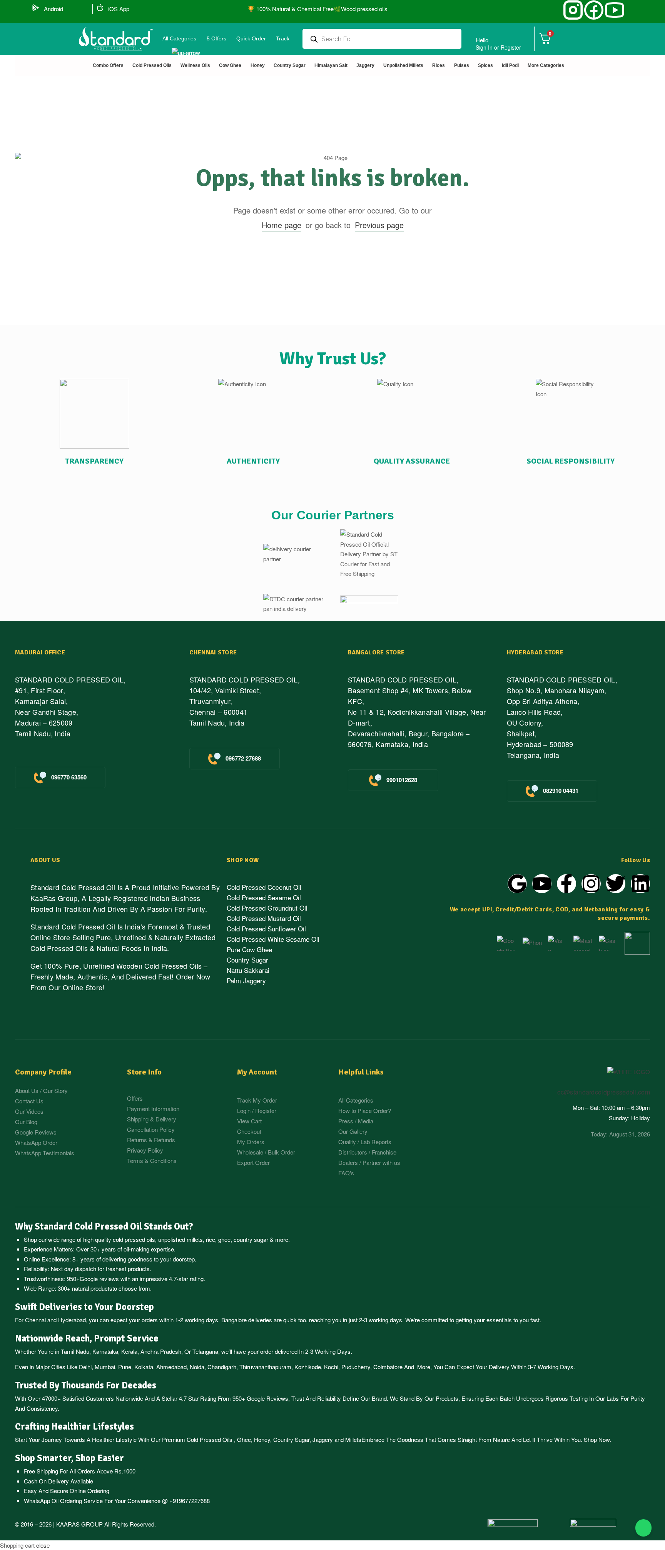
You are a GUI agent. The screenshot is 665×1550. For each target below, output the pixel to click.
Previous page (379, 224)
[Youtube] (541, 883)
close (43, 1545)
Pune (124, 1367)
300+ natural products (85, 1288)
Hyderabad (72, 1320)
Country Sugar (291, 1439)
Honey (261, 1439)
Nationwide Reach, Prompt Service (87, 1338)
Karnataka (105, 1351)
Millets (353, 1439)
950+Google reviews (93, 1279)
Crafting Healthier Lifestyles (74, 1426)
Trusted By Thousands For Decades (85, 1385)
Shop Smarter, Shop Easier (69, 1458)
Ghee (244, 1439)
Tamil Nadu (75, 1351)
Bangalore (234, 1320)
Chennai (35, 1320)
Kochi (331, 1367)
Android (53, 9)
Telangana (205, 1351)
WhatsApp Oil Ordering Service (63, 1501)
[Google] (517, 883)
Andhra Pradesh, (161, 1351)
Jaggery (322, 1439)
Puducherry (355, 1367)
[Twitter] (615, 883)
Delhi (85, 1367)
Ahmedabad (171, 1367)
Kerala (129, 1351)
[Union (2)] (614, 10)
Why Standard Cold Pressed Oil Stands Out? (104, 1226)
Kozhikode (307, 1367)
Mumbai (105, 1367)
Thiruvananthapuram (265, 1367)
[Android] (35, 7)
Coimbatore (388, 1367)
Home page (281, 224)
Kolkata (143, 1367)
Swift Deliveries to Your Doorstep (84, 1307)
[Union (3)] (573, 10)
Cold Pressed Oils (209, 1439)
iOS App (118, 9)
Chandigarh (221, 1367)
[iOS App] (100, 7)
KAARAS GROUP (79, 1524)
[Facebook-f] (566, 883)
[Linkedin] (640, 883)
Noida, (198, 1367)
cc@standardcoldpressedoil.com (603, 1092)
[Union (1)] (593, 10)
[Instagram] (591, 883)
